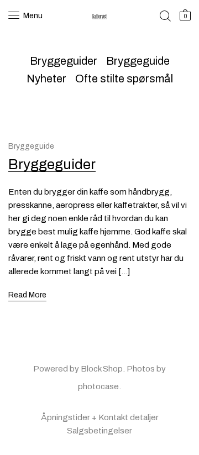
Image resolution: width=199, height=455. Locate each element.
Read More (27, 295)
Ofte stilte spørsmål (124, 78)
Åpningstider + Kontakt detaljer (100, 417)
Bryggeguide (138, 61)
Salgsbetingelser (99, 430)
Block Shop (102, 368)
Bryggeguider (63, 61)
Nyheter (46, 78)
